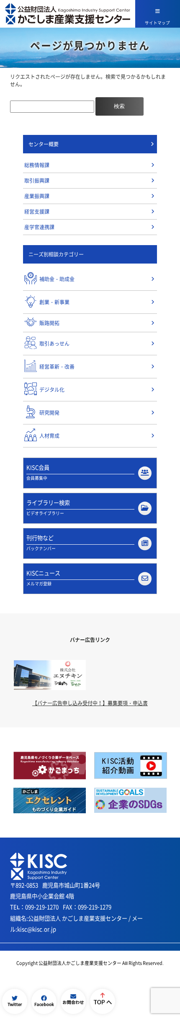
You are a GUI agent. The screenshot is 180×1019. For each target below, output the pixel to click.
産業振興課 (36, 196)
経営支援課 (36, 211)
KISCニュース (43, 578)
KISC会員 (37, 472)
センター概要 (43, 144)
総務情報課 (36, 165)
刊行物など (41, 542)
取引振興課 (36, 180)
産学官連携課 (39, 227)
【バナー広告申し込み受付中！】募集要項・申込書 (90, 703)
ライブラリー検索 (48, 507)
